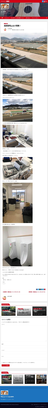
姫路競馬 (17, 29)
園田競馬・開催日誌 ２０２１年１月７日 (37, 291)
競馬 (6, 23)
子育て (5, 310)
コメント (3, 324)
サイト (3, 356)
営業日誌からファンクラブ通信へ (29, 377)
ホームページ (7, 17)
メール (3, 350)
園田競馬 (14, 29)
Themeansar (17, 404)
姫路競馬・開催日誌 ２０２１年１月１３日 (11, 291)
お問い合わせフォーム (37, 404)
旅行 (7, 310)
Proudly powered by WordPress (5, 404)
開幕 (23, 29)
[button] (46, 17)
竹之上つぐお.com (7, 397)
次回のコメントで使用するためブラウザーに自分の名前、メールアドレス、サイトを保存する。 (19, 362)
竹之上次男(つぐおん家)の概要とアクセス (17, 17)
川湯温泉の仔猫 (6, 311)
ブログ (5, 23)
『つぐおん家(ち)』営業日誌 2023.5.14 (40, 377)
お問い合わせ (28, 17)
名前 (3, 344)
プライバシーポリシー (35, 17)
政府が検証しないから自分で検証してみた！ (18, 377)
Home (32, 404)
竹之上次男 (10, 28)
